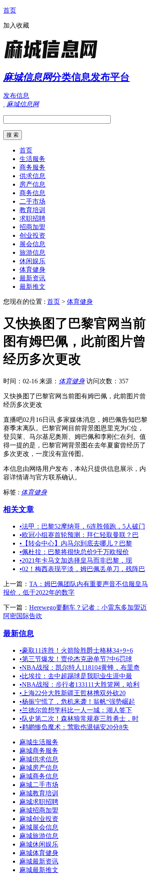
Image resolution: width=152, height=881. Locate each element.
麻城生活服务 (38, 742)
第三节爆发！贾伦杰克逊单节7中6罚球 (75, 658)
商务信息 (32, 192)
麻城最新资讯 (38, 861)
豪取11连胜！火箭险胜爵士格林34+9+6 (76, 650)
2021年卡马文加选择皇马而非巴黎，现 (75, 560)
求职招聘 (32, 218)
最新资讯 (32, 278)
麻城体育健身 (38, 852)
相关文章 (18, 509)
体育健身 (32, 269)
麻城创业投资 (38, 818)
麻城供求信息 (38, 759)
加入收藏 (16, 25)
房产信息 (32, 184)
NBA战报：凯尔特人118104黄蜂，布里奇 (79, 667)
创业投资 (32, 235)
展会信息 (32, 244)
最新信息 (18, 633)
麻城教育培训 (38, 793)
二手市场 (32, 201)
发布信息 (16, 95)
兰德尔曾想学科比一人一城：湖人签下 (75, 710)
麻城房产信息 (38, 767)
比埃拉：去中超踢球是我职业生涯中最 (75, 676)
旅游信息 (32, 252)
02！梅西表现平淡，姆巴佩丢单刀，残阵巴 (82, 568)
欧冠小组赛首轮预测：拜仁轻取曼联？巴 (79, 534)
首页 (9, 10)
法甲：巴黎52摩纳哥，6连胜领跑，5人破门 (82, 526)
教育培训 (32, 209)
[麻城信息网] (54, 58)
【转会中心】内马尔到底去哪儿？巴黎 (75, 543)
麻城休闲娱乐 (38, 844)
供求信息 (32, 175)
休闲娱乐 (32, 261)
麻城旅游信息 (38, 835)
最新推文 (32, 286)
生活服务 (32, 158)
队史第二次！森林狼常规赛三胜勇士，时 (79, 718)
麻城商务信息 (38, 776)
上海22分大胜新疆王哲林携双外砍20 (72, 693)
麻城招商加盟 (38, 810)
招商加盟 (32, 226)
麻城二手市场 (38, 784)
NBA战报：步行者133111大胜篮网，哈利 (79, 684)
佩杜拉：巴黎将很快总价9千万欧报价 (74, 551)
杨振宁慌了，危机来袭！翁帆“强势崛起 (77, 701)
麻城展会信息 (38, 827)
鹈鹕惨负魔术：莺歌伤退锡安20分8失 (74, 727)
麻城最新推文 (38, 869)
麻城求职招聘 (38, 801)
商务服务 (32, 167)
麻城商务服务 (38, 750)
